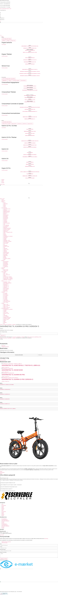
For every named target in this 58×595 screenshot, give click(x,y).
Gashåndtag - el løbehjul (11, 324)
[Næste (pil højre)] (2, 594)
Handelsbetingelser (5, 519)
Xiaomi (3, 509)
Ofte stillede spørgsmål (5, 520)
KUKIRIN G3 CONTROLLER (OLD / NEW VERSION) (29, 147)
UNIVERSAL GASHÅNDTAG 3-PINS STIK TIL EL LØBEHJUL (8, 408)
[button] (30, 201)
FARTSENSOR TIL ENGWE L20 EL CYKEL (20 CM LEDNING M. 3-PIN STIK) (30, 75)
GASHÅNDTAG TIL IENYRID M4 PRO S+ (5, 389)
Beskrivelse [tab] (3, 345)
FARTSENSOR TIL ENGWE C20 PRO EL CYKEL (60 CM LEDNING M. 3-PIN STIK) (29, 73)
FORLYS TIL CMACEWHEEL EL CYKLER (30, 99)
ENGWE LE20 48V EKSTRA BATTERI (30, 50)
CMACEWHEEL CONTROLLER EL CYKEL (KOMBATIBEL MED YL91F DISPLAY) (30, 107)
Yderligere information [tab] (5, 346)
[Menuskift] (0, 35)
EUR (0, 21)
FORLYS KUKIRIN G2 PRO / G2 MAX (29, 133)
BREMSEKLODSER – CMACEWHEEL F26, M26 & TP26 (30, 116)
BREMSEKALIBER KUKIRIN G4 (30, 164)
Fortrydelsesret (4, 518)
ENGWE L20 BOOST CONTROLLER (29, 57)
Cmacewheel (4, 505)
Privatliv (3, 521)
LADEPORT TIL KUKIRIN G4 (29, 162)
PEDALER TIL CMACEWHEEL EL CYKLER (30, 97)
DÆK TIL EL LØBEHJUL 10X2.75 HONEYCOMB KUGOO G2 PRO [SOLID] (30, 171)
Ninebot (3, 508)
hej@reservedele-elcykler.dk (6, 533)
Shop (2, 504)
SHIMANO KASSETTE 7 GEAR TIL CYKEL (29, 101)
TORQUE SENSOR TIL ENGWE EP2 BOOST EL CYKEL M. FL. (30, 69)
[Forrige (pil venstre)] (0, 594)
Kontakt (3, 522)
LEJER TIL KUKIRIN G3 (30, 152)
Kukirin (3, 507)
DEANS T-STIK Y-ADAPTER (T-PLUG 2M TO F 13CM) (30, 52)
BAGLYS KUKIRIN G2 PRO (29, 129)
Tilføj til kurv (3, 335)
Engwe (3, 506)
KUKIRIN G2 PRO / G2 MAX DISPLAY (30, 135)
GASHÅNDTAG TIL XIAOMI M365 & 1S (5, 394)
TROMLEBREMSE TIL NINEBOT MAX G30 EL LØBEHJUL (30, 156)
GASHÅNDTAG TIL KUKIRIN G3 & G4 (30, 166)
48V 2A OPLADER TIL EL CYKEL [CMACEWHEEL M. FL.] (30, 111)
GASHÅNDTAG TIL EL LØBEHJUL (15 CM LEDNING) (7, 384)
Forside (1, 324)
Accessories (5, 324)
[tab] (4, 40)
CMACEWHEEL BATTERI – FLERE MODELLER (30, 95)
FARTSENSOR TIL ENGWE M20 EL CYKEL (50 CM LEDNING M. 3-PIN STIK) (30, 71)
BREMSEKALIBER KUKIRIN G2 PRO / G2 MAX (30, 131)
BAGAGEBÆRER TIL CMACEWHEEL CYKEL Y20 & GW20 (29, 90)
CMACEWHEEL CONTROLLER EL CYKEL (30, 109)
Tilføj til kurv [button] (7, 367)
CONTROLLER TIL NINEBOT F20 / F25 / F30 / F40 (29, 59)
